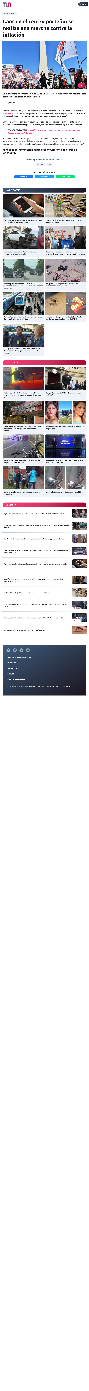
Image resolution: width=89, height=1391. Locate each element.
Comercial (11, 663)
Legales (10, 674)
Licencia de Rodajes (15, 679)
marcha (40, 164)
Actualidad (9, 13)
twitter (44, 177)
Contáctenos (12, 668)
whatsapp (65, 177)
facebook (24, 177)
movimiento (8, 113)
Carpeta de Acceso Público (18, 657)
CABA (50, 164)
